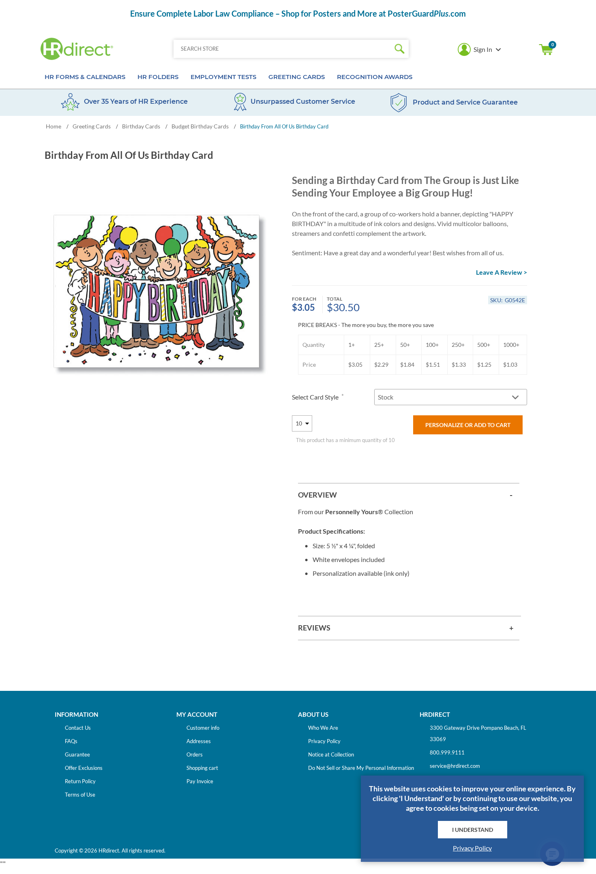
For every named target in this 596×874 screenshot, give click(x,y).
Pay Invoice (200, 781)
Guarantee (77, 754)
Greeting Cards (296, 77)
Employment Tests (223, 77)
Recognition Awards (374, 77)
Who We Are (323, 727)
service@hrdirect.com (455, 766)
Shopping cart (546, 49)
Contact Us (78, 727)
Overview (317, 494)
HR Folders (157, 77)
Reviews (314, 627)
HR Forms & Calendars (85, 77)
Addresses (199, 741)
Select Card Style (316, 397)
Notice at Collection (331, 754)
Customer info (203, 727)
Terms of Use (80, 794)
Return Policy (80, 781)
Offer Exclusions (84, 768)
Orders (195, 754)
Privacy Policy (324, 741)
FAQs (71, 741)
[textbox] (282, 49)
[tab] (408, 495)
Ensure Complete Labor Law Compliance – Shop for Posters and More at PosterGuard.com (298, 13)
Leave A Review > (501, 272)
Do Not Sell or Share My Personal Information (361, 768)
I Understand (472, 829)
